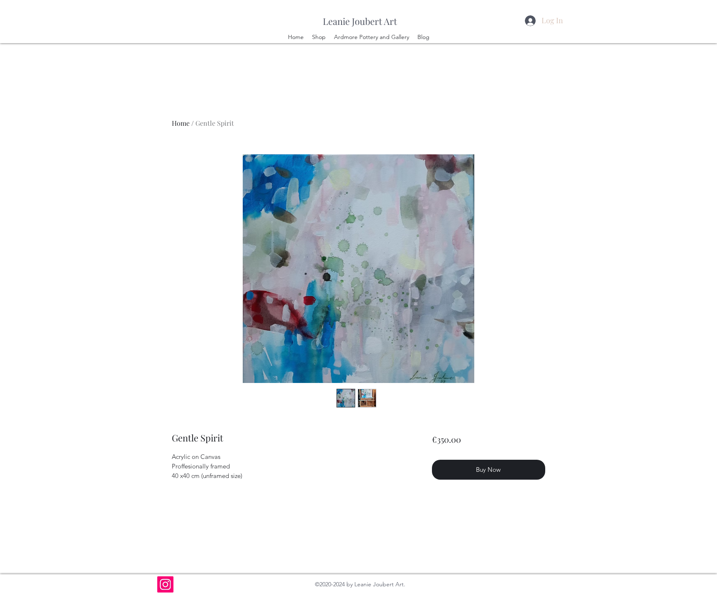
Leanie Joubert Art (360, 21)
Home (181, 123)
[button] (679, 37)
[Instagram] (165, 584)
